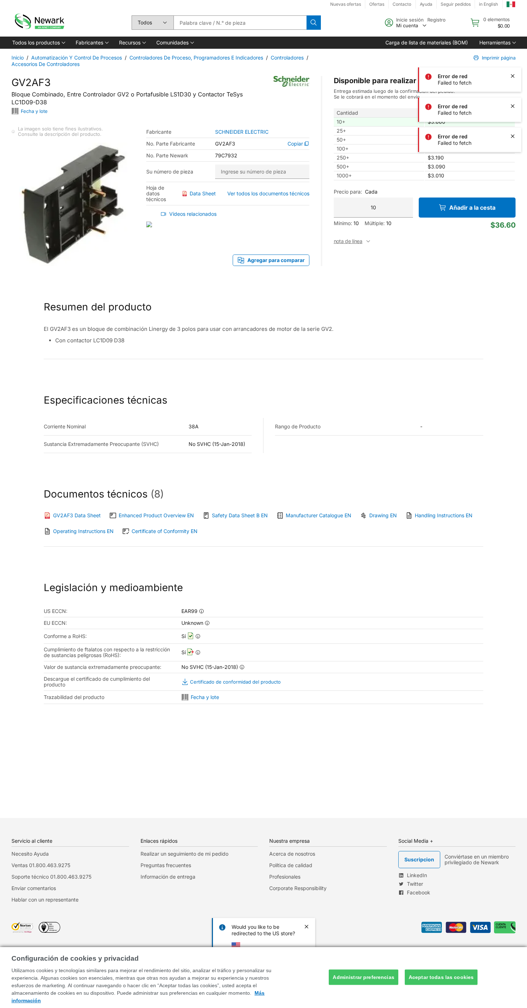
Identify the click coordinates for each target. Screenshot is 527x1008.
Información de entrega (168, 877)
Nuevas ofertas (345, 4)
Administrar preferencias (363, 977)
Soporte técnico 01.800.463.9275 (51, 877)
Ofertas (376, 4)
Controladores (287, 57)
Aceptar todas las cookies (441, 977)
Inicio (17, 57)
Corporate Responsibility (298, 888)
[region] (263, 977)
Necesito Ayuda (30, 854)
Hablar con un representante (45, 900)
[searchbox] (240, 22)
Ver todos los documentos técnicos (268, 193)
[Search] (314, 22)
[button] (38, 43)
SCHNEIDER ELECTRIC (242, 132)
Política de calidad (290, 865)
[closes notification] (512, 15)
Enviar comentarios (33, 888)
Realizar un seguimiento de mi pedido (184, 854)
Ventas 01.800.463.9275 (40, 865)
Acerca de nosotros (292, 854)
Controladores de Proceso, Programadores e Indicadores (196, 57)
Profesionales (284, 877)
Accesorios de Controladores (45, 64)
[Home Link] (38, 22)
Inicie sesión (410, 20)
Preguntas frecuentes (166, 865)
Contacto (402, 4)
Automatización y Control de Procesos (76, 57)
